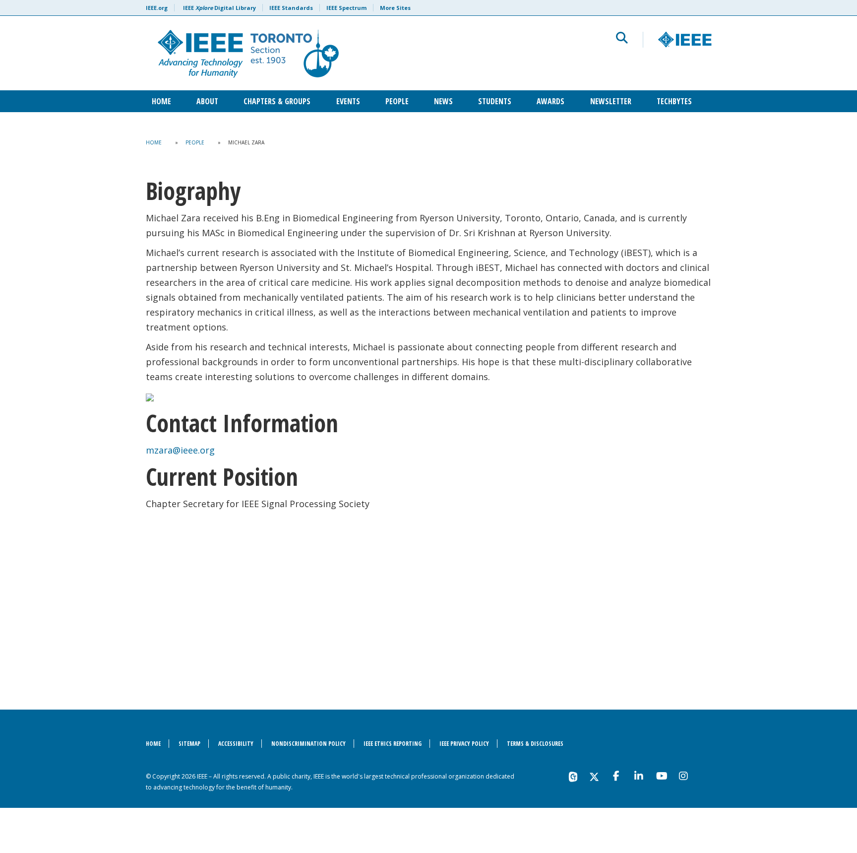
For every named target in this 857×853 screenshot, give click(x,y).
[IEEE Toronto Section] (308, 53)
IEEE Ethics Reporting (393, 743)
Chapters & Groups (277, 101)
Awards (550, 101)
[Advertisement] (428, 595)
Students (494, 101)
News (443, 101)
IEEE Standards (291, 7)
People (397, 101)
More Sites (395, 7)
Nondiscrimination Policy (308, 743)
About (207, 101)
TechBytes (674, 101)
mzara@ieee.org (180, 450)
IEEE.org (157, 7)
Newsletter (610, 101)
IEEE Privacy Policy (464, 743)
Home (161, 101)
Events (348, 101)
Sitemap (189, 743)
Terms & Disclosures (535, 743)
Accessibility (235, 743)
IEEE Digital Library (219, 7)
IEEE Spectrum (346, 7)
